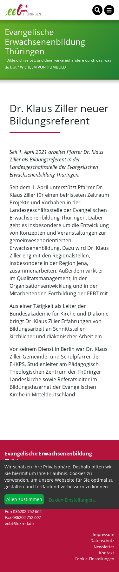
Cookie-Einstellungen (94, 559)
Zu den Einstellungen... (72, 500)
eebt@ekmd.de (19, 523)
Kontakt (106, 553)
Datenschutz (102, 540)
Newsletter (104, 547)
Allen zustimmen (24, 499)
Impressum (103, 534)
